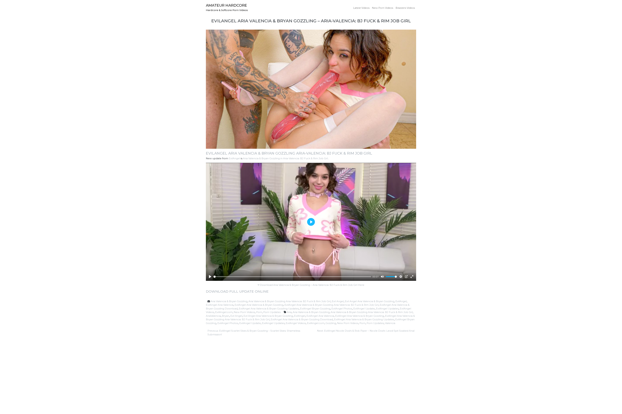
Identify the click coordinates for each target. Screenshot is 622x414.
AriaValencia (213, 315)
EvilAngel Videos (296, 323)
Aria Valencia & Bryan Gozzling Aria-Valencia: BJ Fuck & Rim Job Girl (289, 301)
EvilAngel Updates (387, 308)
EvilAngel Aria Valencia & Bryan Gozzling (259, 304)
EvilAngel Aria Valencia (219, 304)
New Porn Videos (382, 7)
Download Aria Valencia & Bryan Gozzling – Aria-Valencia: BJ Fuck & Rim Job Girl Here (311, 284)
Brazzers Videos (405, 7)
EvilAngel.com (224, 312)
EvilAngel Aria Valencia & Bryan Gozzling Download (302, 319)
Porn (259, 312)
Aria (289, 312)
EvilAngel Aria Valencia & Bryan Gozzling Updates (269, 308)
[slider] (292, 276)
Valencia (390, 323)
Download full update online (237, 291)
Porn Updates (272, 312)
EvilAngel (234, 158)
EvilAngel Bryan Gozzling (315, 308)
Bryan (225, 315)
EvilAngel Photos (341, 308)
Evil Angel (338, 301)
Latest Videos (361, 7)
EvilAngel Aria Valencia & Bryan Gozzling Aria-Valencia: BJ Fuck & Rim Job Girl (289, 153)
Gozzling (331, 323)
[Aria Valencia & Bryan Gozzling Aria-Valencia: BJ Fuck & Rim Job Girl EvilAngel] (311, 88)
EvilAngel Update (364, 308)
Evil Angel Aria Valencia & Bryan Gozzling (369, 301)
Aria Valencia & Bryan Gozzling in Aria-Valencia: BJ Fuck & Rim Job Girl (285, 158)
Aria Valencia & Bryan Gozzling (229, 301)
